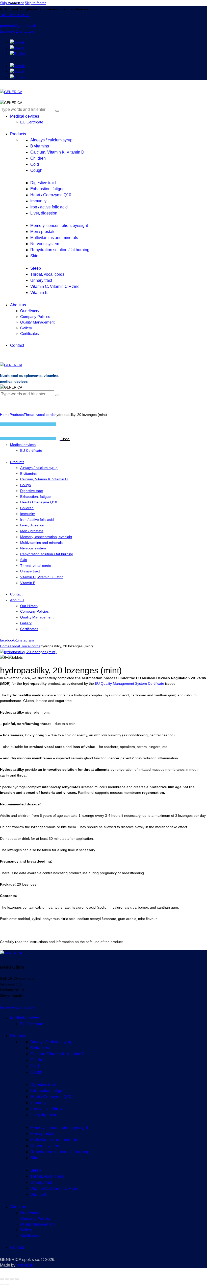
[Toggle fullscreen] (7, 1278)
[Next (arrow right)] (7, 1284)
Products (17, 415)
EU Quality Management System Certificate (129, 683)
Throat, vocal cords (39, 415)
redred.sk (24, 1265)
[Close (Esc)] (17, 1278)
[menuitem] (17, 42)
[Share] (12, 1278)
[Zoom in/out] (2, 1278)
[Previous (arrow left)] (2, 1284)
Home (5, 415)
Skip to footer (35, 3)
